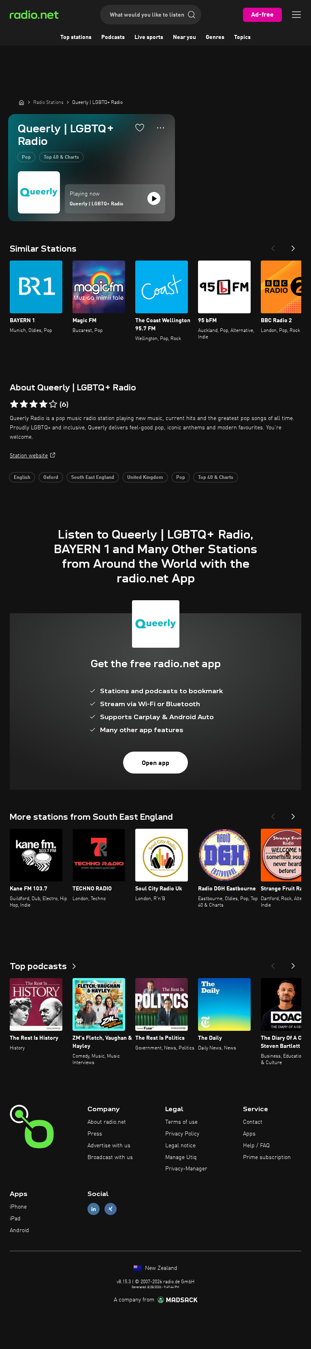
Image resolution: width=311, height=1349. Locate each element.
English (22, 477)
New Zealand (160, 1268)
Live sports (148, 37)
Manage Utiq (181, 1157)
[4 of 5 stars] (43, 404)
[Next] (293, 246)
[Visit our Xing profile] (110, 1209)
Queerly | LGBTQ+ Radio (97, 204)
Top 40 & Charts (61, 157)
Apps (249, 1134)
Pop (26, 157)
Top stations (76, 37)
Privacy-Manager (186, 1169)
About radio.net (106, 1122)
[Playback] (153, 198)
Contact (252, 1122)
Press (94, 1134)
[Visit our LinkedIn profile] (93, 1209)
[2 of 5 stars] (24, 404)
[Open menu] (296, 14)
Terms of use (181, 1122)
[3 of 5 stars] (33, 404)
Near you (184, 37)
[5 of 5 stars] (53, 404)
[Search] (191, 14)
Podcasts (113, 37)
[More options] (160, 128)
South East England (92, 477)
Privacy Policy (182, 1134)
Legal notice (180, 1146)
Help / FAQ (256, 1146)
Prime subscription (267, 1157)
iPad (15, 1219)
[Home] (21, 102)
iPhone (18, 1207)
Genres (215, 37)
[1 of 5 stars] (14, 404)
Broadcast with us (110, 1157)
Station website (29, 456)
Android (19, 1230)
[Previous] (273, 246)
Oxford (50, 477)
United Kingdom (145, 477)
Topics (242, 37)
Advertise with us (108, 1146)
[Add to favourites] (139, 127)
